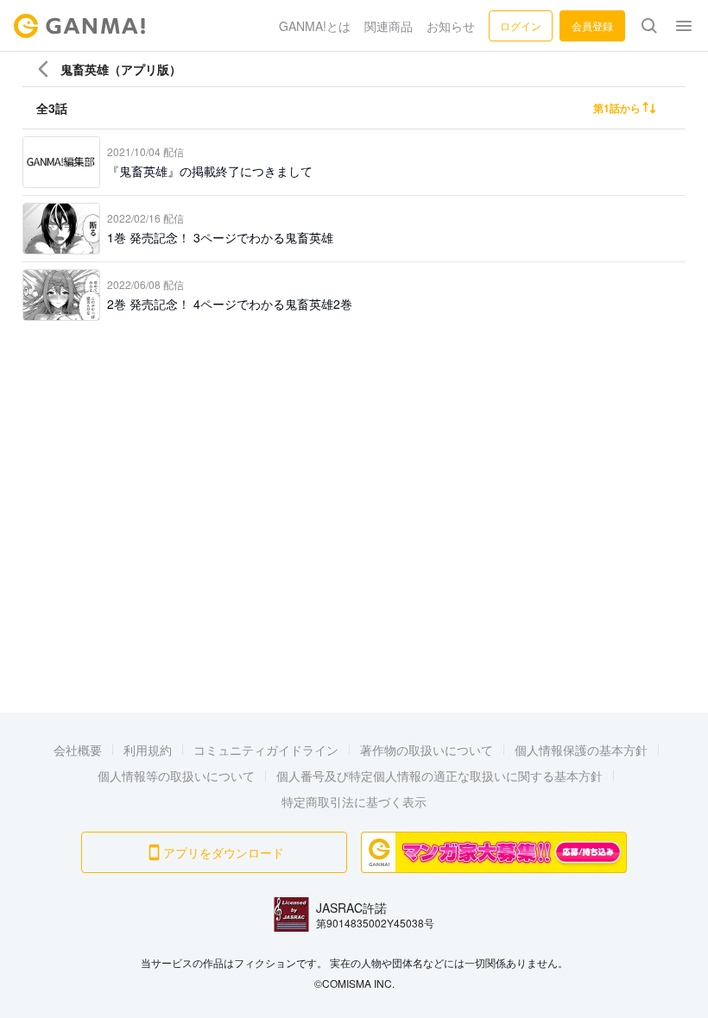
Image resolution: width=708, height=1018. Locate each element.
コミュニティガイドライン (265, 749)
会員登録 (592, 25)
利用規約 (147, 749)
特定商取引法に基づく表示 (354, 801)
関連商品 (388, 26)
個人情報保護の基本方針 (581, 749)
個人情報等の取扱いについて (176, 775)
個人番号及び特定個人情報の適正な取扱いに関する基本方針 (439, 775)
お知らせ (451, 26)
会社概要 (78, 749)
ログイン (520, 25)
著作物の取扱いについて (426, 749)
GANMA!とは (315, 26)
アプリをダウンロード (223, 852)
